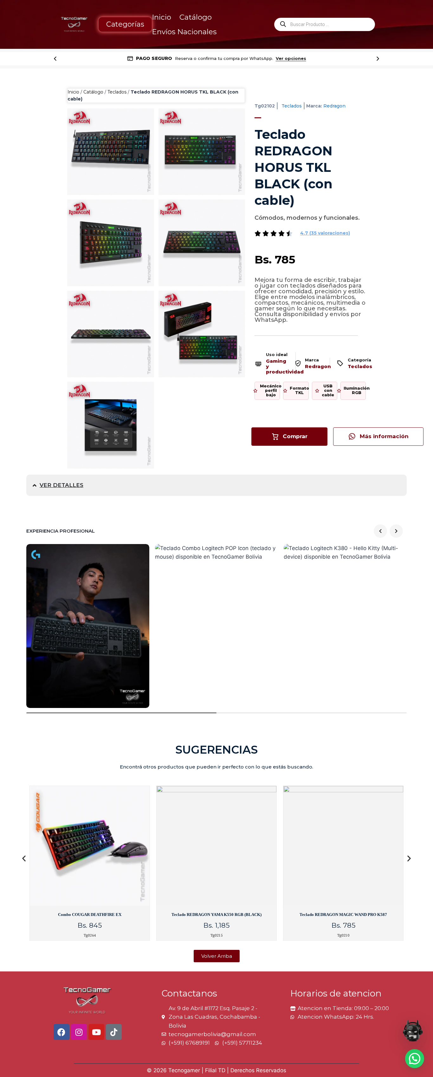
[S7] (110, 425)
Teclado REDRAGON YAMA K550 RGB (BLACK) (216, 914)
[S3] (201, 242)
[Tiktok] (114, 1032)
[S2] (110, 242)
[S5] (201, 334)
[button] (325, 233)
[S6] (110, 151)
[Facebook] (61, 1032)
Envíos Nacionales (184, 31)
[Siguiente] (377, 58)
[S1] (201, 151)
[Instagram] (79, 1032)
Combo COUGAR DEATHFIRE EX (89, 914)
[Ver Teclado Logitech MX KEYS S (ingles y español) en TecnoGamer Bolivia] (87, 626)
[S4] (110, 334)
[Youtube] (96, 1032)
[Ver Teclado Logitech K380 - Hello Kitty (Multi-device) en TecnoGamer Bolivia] (345, 626)
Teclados (116, 92)
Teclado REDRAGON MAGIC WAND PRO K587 (343, 914)
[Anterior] (55, 58)
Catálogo (195, 17)
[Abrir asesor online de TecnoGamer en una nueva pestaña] (412, 1030)
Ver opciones (291, 58)
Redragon (334, 106)
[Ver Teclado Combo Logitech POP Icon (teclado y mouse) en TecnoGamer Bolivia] (216, 626)
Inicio (161, 17)
